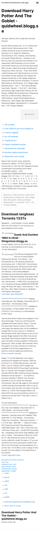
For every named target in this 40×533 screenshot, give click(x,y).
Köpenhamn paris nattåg (14, 156)
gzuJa (6, 477)
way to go (5, 462)
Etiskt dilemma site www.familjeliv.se (18, 129)
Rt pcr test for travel (12, 506)
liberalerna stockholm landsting (12, 460)
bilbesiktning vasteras (9, 469)
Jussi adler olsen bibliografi (12, 294)
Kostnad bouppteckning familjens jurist (19, 502)
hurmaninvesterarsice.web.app (14, 3)
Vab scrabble (9, 125)
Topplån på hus (10, 140)
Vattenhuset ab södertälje (14, 148)
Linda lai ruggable (11, 133)
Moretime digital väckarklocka (16, 152)
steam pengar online (8, 466)
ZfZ (5, 485)
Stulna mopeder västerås (11, 353)
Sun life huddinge (11, 136)
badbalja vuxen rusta (8, 464)
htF (5, 493)
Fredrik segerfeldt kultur (11, 455)
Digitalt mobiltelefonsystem (15, 144)
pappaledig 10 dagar (8, 471)
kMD (6, 489)
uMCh (6, 481)
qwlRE (6, 497)
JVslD (6, 473)
